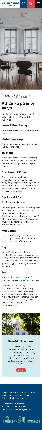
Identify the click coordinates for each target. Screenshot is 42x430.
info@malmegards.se (18, 398)
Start (7, 95)
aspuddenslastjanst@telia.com (21, 219)
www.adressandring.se (29, 280)
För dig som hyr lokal (21, 95)
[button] (23, 4)
